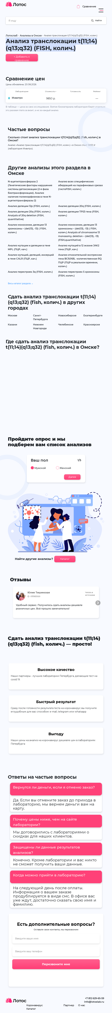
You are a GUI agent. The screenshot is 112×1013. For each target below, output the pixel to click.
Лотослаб (12, 35)
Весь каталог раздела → (20, 283)
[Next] (97, 602)
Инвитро (17, 97)
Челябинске (65, 324)
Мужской (40, 468)
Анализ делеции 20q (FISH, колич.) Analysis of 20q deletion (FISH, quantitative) (29, 215)
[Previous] (14, 602)
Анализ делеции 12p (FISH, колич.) (29, 206)
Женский (65, 468)
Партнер (68, 1005)
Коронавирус (34, 1005)
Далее (72, 477)
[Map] (56, 389)
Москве (12, 315)
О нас (81, 1005)
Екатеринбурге (93, 315)
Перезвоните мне (56, 964)
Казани (12, 324)
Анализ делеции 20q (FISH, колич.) (79, 206)
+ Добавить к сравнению (22, 58)
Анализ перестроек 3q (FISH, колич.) (30, 271)
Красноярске (91, 324)
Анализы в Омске (31, 35)
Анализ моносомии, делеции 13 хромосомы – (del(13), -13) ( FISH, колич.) (27, 228)
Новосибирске (67, 315)
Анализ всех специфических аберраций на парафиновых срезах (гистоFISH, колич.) (80, 185)
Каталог (65, 559)
